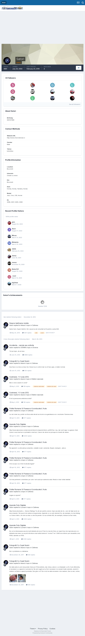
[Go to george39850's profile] (12, 91)
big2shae (15, 282)
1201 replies (28, 333)
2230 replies (27, 436)
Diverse (35, 347)
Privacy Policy (43, 628)
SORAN (23, 347)
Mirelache (15, 242)
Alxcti (14, 229)
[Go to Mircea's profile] (52, 98)
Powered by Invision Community (42, 633)
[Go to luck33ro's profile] (32, 98)
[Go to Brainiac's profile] (32, 91)
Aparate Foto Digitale (17, 424)
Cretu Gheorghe (9, 339)
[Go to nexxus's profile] (9, 263)
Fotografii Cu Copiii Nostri (19, 361)
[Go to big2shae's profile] (9, 283)
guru (13, 222)
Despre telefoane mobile (19, 323)
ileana (23, 363)
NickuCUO (15, 269)
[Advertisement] (42, 26)
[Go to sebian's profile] (72, 91)
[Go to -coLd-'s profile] (9, 277)
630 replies (28, 370)
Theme (32, 628)
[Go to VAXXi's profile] (9, 250)
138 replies (26, 386)
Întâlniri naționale (37, 379)
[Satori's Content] (78, 68)
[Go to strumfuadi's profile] (72, 98)
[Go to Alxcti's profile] (9, 229)
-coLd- (14, 276)
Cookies (52, 628)
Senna (14, 256)
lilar (5, 317)
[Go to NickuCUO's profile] (9, 270)
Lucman (23, 426)
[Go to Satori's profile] (6, 324)
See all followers (74, 104)
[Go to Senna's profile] (9, 256)
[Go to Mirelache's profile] (9, 243)
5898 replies (28, 355)
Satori (19, 317)
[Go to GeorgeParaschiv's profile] (52, 85)
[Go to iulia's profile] (32, 85)
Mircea (14, 235)
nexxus (14, 262)
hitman (23, 325)
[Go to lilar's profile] (72, 85)
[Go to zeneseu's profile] (12, 98)
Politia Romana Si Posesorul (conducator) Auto (28, 408)
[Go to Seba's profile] (12, 85)
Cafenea (35, 325)
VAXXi (14, 249)
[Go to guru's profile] (9, 223)
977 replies (27, 418)
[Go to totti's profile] (52, 91)
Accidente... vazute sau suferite (21, 345)
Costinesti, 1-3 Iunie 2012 (19, 377)
